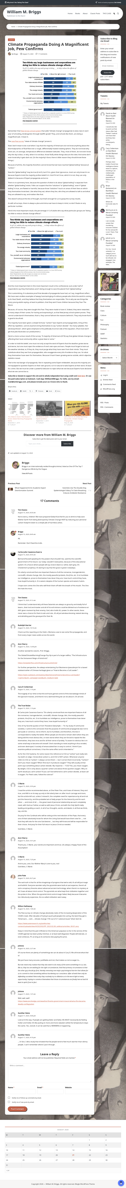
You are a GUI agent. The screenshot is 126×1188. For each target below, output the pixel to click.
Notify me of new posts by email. (23, 1102)
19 (40, 1155)
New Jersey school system (31, 131)
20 (57, 1155)
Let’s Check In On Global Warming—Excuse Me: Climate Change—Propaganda (76, 419)
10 (7, 1150)
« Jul (7, 1170)
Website (68, 1087)
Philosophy (104, 324)
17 (7, 1155)
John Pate (22, 875)
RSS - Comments (106, 407)
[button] (27, 473)
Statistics (103, 338)
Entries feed (107, 379)
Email (40, 1087)
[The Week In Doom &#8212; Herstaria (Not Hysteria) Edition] (49, 408)
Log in (105, 375)
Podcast (103, 329)
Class (102, 311)
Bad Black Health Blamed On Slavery (112, 153)
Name (11, 1087)
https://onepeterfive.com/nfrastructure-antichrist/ (37, 663)
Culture (11, 40)
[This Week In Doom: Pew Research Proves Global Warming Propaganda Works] (21, 408)
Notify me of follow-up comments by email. (26, 1098)
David (108, 113)
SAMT (102, 334)
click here (81, 376)
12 (40, 1150)
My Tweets (104, 103)
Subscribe (67, 444)
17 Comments (42, 54)
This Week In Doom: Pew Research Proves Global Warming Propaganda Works (20, 419)
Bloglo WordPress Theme (85, 1184)
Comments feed (109, 384)
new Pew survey (17, 141)
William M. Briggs (24, 12)
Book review (105, 306)
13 (57, 1150)
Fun (101, 320)
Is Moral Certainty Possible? (112, 212)
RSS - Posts (104, 402)
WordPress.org (109, 389)
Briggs (25, 462)
